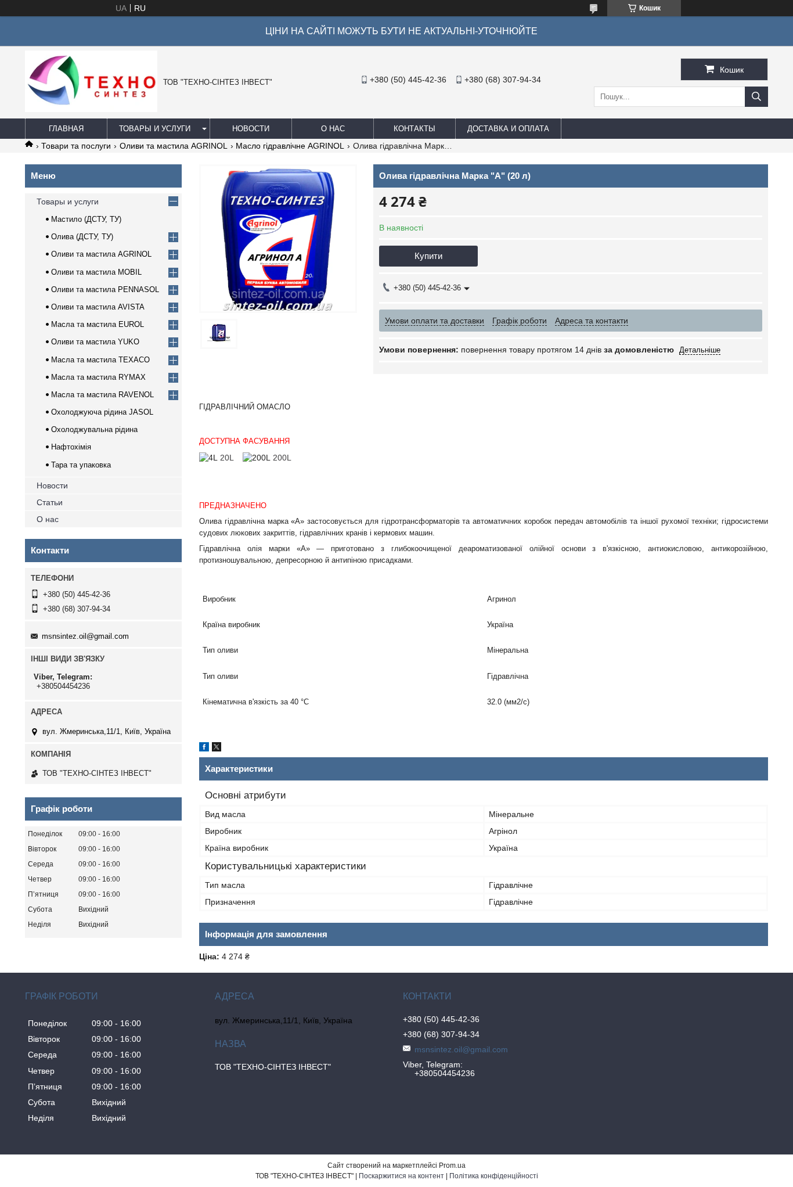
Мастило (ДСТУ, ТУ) (86, 219)
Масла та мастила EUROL (97, 324)
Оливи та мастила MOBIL (96, 272)
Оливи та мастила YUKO (95, 341)
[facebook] (204, 748)
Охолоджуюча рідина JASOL (102, 412)
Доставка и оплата (508, 128)
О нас (333, 128)
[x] (216, 748)
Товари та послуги (76, 145)
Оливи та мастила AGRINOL (174, 145)
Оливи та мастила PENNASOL (105, 289)
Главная (66, 128)
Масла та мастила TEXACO (100, 359)
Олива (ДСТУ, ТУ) (82, 236)
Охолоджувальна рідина (94, 429)
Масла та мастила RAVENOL (102, 394)
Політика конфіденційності (493, 1176)
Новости (250, 128)
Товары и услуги (154, 128)
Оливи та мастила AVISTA (98, 307)
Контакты (414, 128)
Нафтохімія (71, 447)
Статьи (50, 502)
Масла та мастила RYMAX (98, 377)
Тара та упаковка (81, 465)
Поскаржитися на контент (401, 1176)
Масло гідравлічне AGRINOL (290, 145)
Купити (428, 256)
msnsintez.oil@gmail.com (85, 636)
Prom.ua (452, 1165)
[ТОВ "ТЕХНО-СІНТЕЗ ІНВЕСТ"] (91, 109)
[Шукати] (756, 97)
